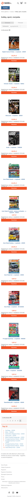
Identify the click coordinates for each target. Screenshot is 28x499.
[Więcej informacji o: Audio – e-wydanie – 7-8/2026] (14, 137)
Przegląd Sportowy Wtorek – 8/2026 (14, 445)
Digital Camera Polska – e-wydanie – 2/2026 (14, 51)
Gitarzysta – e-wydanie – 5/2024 (14, 115)
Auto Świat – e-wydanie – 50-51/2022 (14, 306)
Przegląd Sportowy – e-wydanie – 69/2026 (14, 338)
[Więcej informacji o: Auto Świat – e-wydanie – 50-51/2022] (14, 297)
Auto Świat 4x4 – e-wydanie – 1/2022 (14, 275)
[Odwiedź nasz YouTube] (17, 492)
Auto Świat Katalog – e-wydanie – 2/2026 (14, 243)
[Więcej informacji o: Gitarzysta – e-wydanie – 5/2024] (14, 106)
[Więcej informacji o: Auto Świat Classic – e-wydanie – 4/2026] (14, 169)
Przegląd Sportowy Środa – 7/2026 (14, 444)
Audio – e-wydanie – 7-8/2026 (14, 147)
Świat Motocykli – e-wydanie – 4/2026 (14, 402)
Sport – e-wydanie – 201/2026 (14, 370)
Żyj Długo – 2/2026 (10, 430)
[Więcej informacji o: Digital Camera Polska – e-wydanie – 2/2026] (14, 42)
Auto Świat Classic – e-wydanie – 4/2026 (14, 179)
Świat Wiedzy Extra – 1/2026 (12, 447)
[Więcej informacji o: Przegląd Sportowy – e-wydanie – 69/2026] (14, 329)
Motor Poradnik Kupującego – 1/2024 (14, 437)
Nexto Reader (4, 465)
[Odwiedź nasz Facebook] (9, 492)
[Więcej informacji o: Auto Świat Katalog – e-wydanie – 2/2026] (14, 233)
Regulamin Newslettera (6, 472)
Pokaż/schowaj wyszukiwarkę (18, 3)
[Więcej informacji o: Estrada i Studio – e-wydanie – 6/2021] (14, 74)
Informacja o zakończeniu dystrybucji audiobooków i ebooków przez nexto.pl (14, 482)
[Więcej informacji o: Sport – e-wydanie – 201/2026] (14, 361)
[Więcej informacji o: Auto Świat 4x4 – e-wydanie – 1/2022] (14, 265)
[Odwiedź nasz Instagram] (13, 492)
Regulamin (3, 469)
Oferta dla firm (4, 487)
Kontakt (3, 479)
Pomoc (2, 476)
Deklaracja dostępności (6, 485)
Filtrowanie (20, 22)
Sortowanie (7, 22)
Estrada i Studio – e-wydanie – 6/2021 (14, 83)
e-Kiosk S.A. (18, 496)
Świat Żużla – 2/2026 (10, 435)
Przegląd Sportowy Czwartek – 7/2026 (13, 441)
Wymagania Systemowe (6, 474)
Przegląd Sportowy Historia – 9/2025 (14, 439)
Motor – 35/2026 (9, 432)
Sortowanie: (6, 26)
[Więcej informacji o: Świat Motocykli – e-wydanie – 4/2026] (14, 392)
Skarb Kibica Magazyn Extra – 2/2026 (14, 433)
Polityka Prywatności (5, 467)
